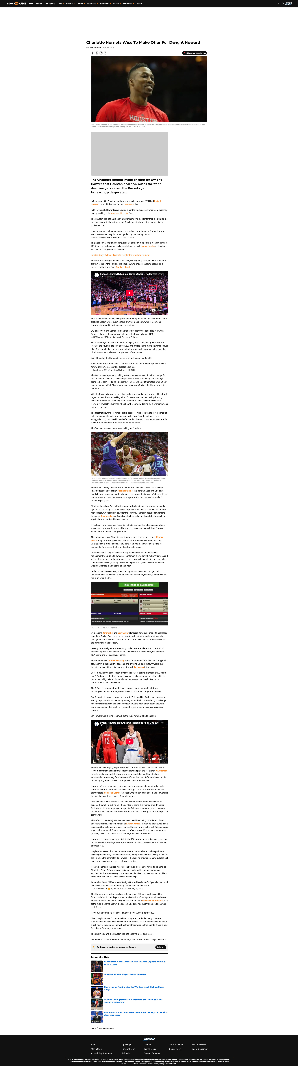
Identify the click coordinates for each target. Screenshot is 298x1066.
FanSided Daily (199, 1044)
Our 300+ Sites (176, 1044)
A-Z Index (126, 1053)
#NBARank (129, 204)
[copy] (105, 53)
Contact (147, 1044)
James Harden (148, 246)
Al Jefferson (161, 770)
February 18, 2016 (127, 370)
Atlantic (69, 3)
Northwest (104, 3)
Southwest (127, 3)
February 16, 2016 (135, 888)
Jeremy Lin (108, 633)
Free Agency (49, 3)
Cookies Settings (152, 1053)
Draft (60, 3)
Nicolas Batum (124, 491)
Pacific (116, 3)
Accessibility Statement (102, 1053)
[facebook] (278, 3)
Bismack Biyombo (112, 793)
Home (93, 1028)
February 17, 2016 (126, 237)
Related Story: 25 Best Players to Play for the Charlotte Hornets (120, 255)
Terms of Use (150, 1049)
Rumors (38, 3)
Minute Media (78, 1059)
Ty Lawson (139, 667)
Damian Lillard (123, 267)
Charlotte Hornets (119, 213)
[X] (283, 3)
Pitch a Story (96, 1049)
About (139, 3)
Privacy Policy (128, 1049)
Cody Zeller (123, 633)
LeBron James (133, 823)
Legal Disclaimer (199, 1049)
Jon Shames (95, 47)
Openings (126, 1044)
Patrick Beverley (116, 660)
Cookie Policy (175, 1049)
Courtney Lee (107, 516)
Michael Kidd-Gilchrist (152, 900)
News (30, 3)
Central (80, 3)
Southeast (91, 3)
